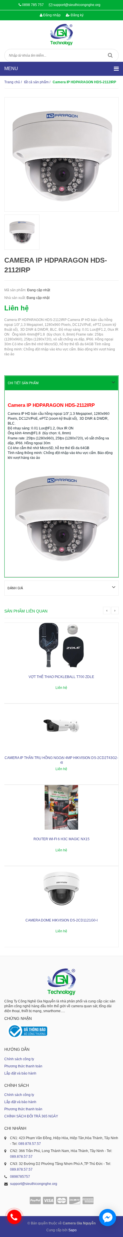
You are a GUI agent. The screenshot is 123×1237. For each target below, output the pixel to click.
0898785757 (20, 1177)
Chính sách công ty (19, 1059)
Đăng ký (77, 15)
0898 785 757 (33, 5)
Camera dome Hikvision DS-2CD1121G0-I (61, 920)
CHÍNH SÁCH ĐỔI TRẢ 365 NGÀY (31, 1116)
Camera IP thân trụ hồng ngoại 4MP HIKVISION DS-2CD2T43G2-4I (61, 760)
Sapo (72, 1230)
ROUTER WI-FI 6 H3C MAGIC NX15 (61, 839)
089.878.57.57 (29, 1144)
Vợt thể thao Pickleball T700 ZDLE (61, 677)
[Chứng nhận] (27, 1031)
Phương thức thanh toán (23, 1066)
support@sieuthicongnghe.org (76, 5)
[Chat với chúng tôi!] (107, 1217)
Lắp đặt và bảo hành (20, 1073)
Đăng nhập (51, 15)
